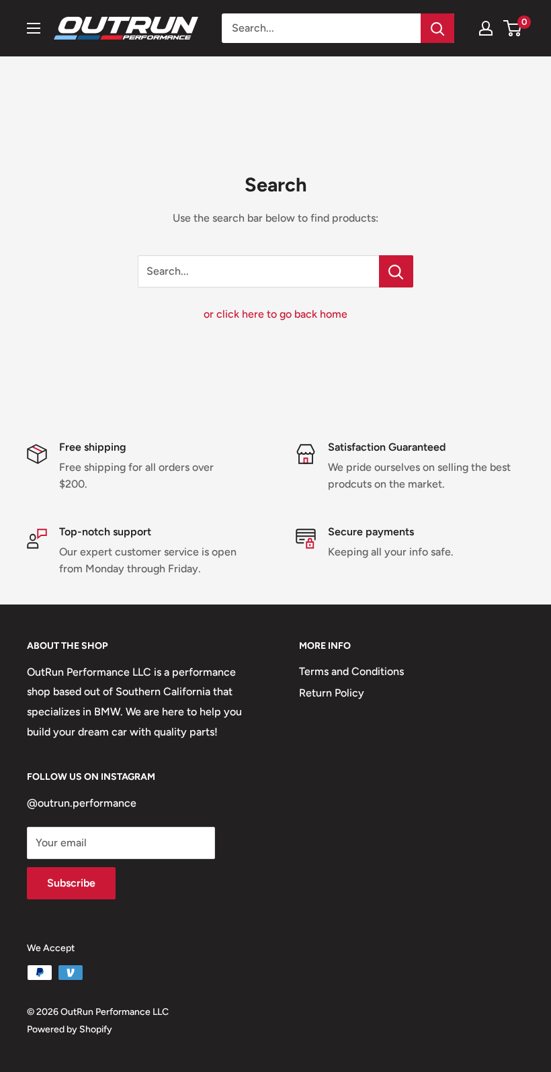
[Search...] (396, 271)
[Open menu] (33, 28)
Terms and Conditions (351, 671)
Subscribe (71, 883)
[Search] (437, 28)
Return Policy (331, 692)
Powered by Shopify (69, 1029)
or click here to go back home (275, 314)
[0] (513, 28)
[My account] (486, 28)
